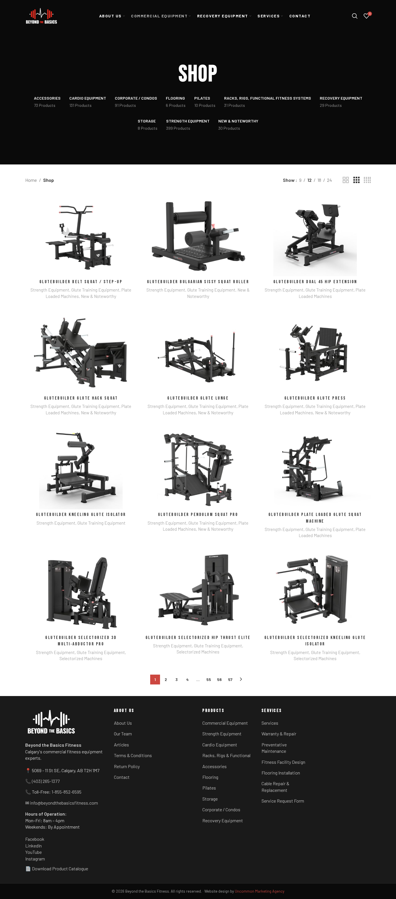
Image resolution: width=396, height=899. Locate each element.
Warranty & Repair (278, 733)
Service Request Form (282, 800)
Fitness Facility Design (283, 762)
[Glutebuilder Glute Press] (315, 351)
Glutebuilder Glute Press (315, 398)
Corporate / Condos (221, 809)
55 (208, 679)
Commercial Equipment (225, 723)
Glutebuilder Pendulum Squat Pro (198, 514)
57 (230, 679)
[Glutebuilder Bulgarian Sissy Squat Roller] (198, 234)
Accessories (214, 766)
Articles (121, 744)
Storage (210, 798)
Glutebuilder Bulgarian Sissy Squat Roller (198, 282)
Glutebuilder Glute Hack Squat (81, 398)
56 (219, 679)
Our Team (123, 733)
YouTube (33, 852)
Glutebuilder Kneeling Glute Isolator (81, 514)
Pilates (209, 787)
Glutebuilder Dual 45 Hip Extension (315, 282)
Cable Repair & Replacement (275, 786)
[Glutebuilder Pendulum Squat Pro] (198, 467)
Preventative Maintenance (274, 748)
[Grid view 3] (356, 180)
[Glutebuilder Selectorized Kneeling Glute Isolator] (315, 590)
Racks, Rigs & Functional (226, 755)
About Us (123, 723)
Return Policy (127, 766)
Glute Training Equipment (95, 289)
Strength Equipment (49, 289)
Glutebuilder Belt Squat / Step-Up (81, 282)
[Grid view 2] (346, 180)
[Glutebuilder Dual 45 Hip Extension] (315, 234)
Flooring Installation (280, 772)
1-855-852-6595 (66, 791)
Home (31, 180)
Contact (122, 777)
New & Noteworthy (98, 296)
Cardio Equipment (219, 744)
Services (269, 723)
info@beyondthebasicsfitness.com (64, 802)
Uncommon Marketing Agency (259, 891)
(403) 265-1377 (46, 781)
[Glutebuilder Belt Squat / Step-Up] (81, 234)
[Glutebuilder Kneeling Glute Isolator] (81, 467)
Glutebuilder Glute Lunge (198, 398)
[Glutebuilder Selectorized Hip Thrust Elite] (198, 590)
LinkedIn (33, 845)
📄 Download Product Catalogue (56, 868)
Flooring (210, 777)
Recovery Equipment (222, 820)
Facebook (34, 839)
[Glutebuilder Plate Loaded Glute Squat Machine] (315, 467)
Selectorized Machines (80, 658)
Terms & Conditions (133, 755)
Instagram (35, 858)
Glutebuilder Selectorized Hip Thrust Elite (198, 637)
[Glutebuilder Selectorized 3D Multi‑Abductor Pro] (81, 590)
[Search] (355, 16)
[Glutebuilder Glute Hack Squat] (81, 351)
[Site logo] (41, 16)
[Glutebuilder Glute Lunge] (198, 351)
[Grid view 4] (367, 180)
